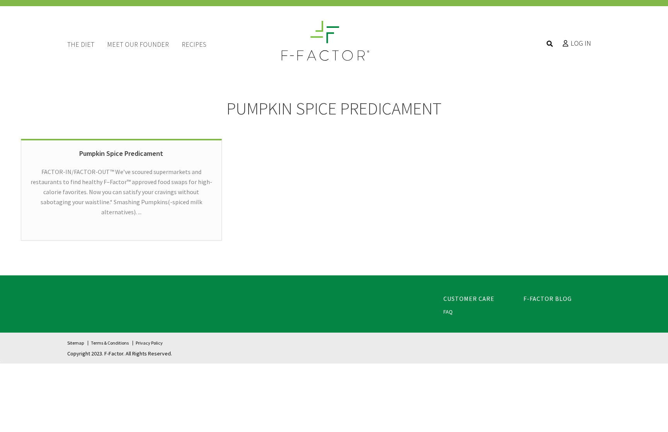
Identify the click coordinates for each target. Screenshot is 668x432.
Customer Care (468, 298)
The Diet (80, 44)
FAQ (448, 311)
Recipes (194, 44)
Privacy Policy (149, 343)
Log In (581, 43)
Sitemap (75, 343)
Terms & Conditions (110, 343)
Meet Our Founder (138, 44)
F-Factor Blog (547, 298)
